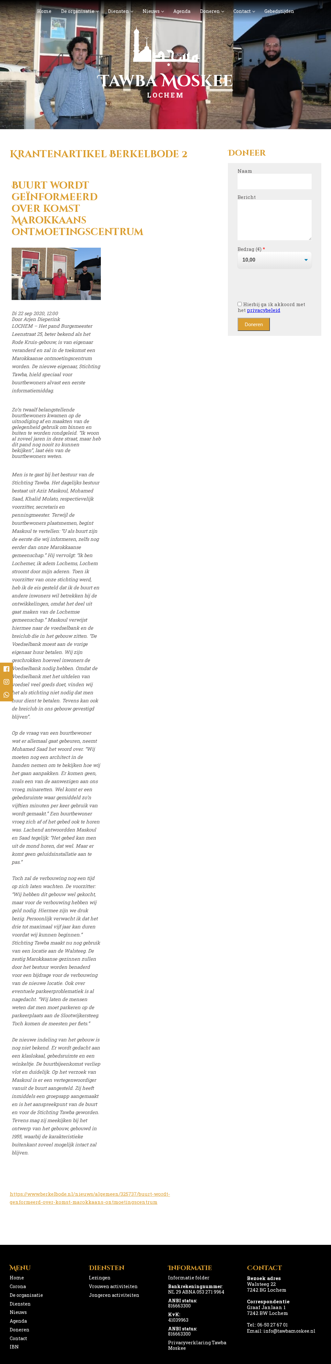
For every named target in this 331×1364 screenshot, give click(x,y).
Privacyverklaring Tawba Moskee (197, 1345)
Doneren (210, 11)
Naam (245, 171)
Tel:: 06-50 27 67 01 (267, 1325)
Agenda (181, 11)
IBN (14, 1347)
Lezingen (100, 1278)
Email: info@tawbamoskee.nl (281, 1331)
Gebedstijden (279, 11)
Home (44, 11)
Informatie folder (188, 1278)
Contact (242, 11)
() (259, 249)
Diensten (118, 11)
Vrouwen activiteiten (113, 1286)
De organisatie (77, 11)
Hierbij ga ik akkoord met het (271, 307)
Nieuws (151, 11)
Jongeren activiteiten (114, 1295)
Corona (18, 1286)
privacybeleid (263, 310)
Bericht (247, 197)
